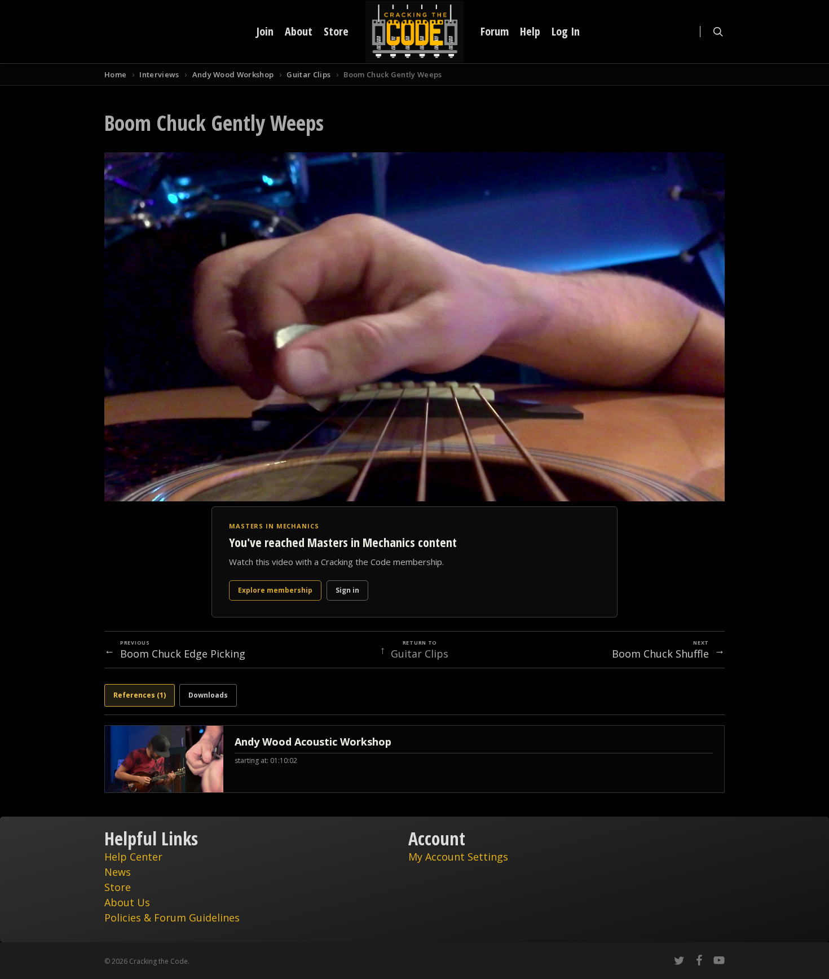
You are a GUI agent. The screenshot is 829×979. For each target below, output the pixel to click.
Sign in (347, 590)
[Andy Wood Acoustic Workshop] (414, 759)
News (117, 872)
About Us (127, 902)
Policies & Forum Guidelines (172, 917)
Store (117, 887)
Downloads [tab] (208, 695)
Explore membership (275, 590)
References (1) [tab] (139, 695)
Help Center (133, 856)
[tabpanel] (414, 759)
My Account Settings (458, 856)
